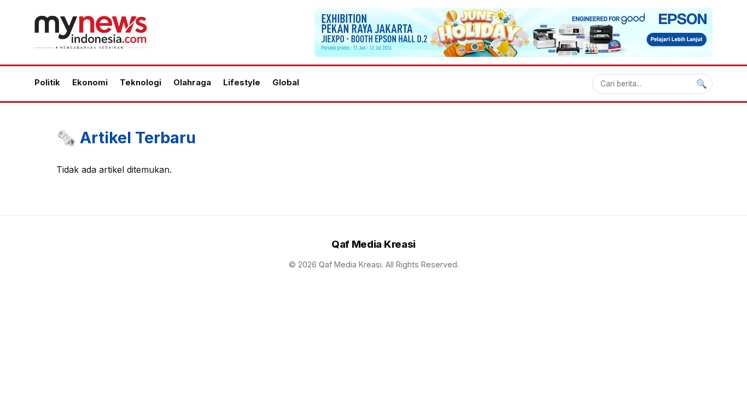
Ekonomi (90, 83)
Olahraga (192, 83)
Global (285, 83)
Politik (47, 83)
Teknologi (140, 83)
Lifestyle (241, 83)
